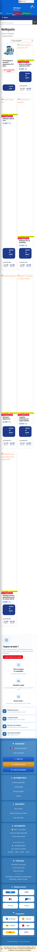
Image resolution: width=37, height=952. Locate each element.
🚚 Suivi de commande (9, 13)
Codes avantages (18, 753)
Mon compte (18, 809)
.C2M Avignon (17, 8)
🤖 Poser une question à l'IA (26, 13)
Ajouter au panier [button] (27, 76)
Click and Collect (18, 818)
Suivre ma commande (20, 770)
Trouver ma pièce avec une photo (12, 657)
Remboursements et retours (18, 813)
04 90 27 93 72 (19, 842)
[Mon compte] (34, 7)
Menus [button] (6, 17)
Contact (18, 796)
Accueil (3, 33)
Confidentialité (18, 787)
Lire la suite (11, 88)
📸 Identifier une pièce (17, 13)
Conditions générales (18, 782)
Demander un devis (19, 764)
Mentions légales (18, 791)
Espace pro (20, 759)
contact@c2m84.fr (19, 846)
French (23, 1)
